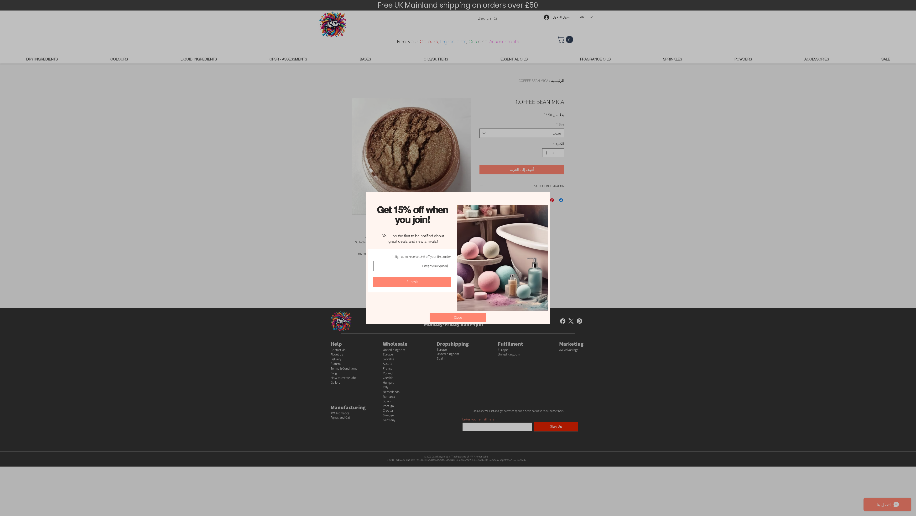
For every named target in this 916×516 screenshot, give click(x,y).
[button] (458, 317)
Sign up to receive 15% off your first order (421, 256)
